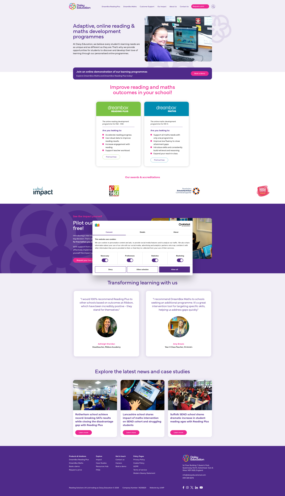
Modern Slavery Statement (144, 473)
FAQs (98, 469)
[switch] (130, 260)
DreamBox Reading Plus (111, 6)
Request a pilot (198, 6)
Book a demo (199, 73)
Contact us (120, 459)
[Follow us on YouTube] (201, 487)
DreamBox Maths (130, 6)
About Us (173, 6)
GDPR (135, 466)
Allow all (174, 269)
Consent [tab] (109, 232)
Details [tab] (142, 232)
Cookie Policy (138, 463)
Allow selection (142, 269)
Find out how (111, 156)
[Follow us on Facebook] (183, 487)
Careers (119, 463)
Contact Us (184, 6)
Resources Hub (102, 466)
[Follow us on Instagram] (187, 487)
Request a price (75, 469)
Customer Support (147, 6)
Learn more (83, 432)
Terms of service (140, 469)
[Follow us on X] (191, 487)
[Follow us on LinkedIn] (196, 487)
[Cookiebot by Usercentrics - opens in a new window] (180, 225)
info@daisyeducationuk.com (194, 475)
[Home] (79, 6)
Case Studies (101, 463)
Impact (99, 459)
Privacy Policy (139, 459)
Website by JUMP (157, 487)
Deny (110, 269)
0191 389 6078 (188, 478)
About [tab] (175, 232)
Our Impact (162, 6)
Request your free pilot (86, 260)
